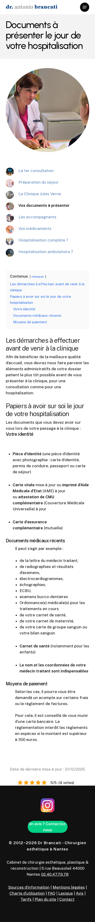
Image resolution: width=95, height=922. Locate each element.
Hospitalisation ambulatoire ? (45, 251)
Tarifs (26, 899)
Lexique (65, 893)
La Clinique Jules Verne (39, 193)
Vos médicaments (34, 228)
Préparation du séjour (38, 182)
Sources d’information (29, 887)
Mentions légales (69, 887)
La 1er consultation (36, 170)
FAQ (51, 893)
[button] (84, 7)
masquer (38, 276)
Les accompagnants (37, 217)
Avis (79, 893)
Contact (66, 899)
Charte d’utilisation (27, 893)
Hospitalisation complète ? (43, 240)
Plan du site (45, 899)
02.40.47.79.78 (54, 874)
